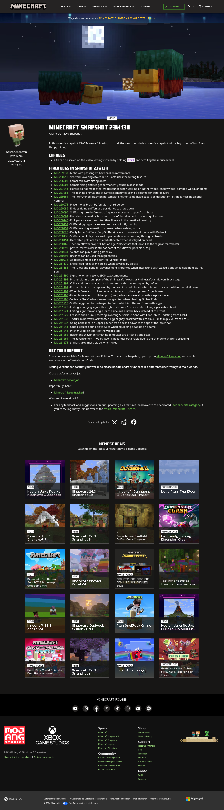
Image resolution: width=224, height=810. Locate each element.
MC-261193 (61, 283)
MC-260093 (61, 216)
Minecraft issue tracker (68, 392)
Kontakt (141, 765)
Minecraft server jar (66, 380)
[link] (75, 708)
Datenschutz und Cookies (55, 799)
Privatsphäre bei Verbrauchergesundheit (88, 799)
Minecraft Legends (106, 744)
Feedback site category (186, 405)
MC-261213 (61, 303)
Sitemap (142, 757)
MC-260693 (61, 248)
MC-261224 (61, 311)
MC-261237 (61, 323)
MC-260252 (61, 228)
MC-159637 (61, 173)
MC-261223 (61, 307)
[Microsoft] (194, 799)
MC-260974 (61, 260)
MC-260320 (61, 232)
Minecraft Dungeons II (108, 736)
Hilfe (140, 749)
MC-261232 (61, 319)
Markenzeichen (140, 799)
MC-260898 (61, 256)
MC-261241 (61, 327)
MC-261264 (61, 338)
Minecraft (102, 732)
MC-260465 (61, 244)
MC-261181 (61, 267)
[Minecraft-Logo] (28, 6)
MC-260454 (61, 240)
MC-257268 (61, 193)
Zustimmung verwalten (44, 757)
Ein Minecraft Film (106, 769)
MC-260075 (61, 204)
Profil (140, 775)
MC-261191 (61, 279)
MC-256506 (61, 185)
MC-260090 (61, 212)
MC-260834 (61, 252)
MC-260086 (61, 208)
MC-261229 (61, 315)
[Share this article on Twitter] (114, 422)
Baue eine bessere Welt (109, 765)
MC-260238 (61, 224)
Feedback (142, 753)
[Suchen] (191, 6)
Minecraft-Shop (145, 736)
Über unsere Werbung (160, 799)
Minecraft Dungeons (107, 740)
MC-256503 (61, 181)
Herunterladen (145, 761)
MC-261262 (61, 334)
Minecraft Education (107, 748)
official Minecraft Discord (119, 409)
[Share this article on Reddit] (124, 422)
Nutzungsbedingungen (120, 799)
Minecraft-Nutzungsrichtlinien (17, 757)
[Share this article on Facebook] (133, 422)
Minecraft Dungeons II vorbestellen (125, 18)
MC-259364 (61, 196)
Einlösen (142, 779)
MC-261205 (61, 295)
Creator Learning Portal (109, 757)
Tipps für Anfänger (146, 745)
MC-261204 (61, 291)
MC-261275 (61, 342)
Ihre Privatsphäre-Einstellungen (83, 803)
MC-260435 (61, 236)
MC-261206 (61, 299)
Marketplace (144, 732)
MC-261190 (61, 275)
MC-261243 (61, 331)
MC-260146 (61, 220)
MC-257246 (61, 189)
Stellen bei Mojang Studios (110, 761)
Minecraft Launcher (168, 356)
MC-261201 (61, 287)
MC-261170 (61, 264)
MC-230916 (61, 177)
